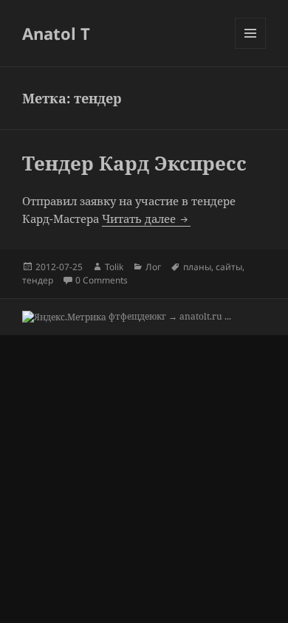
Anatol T (56, 33)
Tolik (114, 267)
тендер (37, 280)
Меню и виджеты (251, 48)
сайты (229, 267)
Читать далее (146, 218)
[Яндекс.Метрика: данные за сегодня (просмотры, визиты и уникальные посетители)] (64, 317)
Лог (153, 267)
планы (197, 267)
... (227, 316)
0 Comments (101, 280)
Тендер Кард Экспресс (134, 163)
